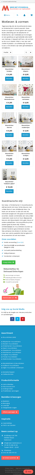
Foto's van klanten (9, 425)
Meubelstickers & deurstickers (13, 363)
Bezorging (6, 403)
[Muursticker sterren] (9, 118)
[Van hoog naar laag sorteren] (14, 52)
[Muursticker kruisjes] (9, 61)
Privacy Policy (9, 468)
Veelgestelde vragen (10, 407)
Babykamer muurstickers (12, 341)
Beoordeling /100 (17, 470)
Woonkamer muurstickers (12, 352)
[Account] (24, 15)
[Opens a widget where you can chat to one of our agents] (28, 472)
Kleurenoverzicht (9, 386)
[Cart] (31, 15)
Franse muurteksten (10, 357)
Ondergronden (8, 389)
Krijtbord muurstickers (11, 365)
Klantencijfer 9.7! (9, 298)
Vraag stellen (7, 262)
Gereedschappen (9, 372)
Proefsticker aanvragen (11, 391)
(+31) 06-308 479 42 (10, 452)
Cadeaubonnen (8, 374)
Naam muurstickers (10, 348)
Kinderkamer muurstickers (12, 346)
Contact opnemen (10, 458)
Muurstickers (7, 337)
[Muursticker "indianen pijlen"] (9, 174)
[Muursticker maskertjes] (25, 118)
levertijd (20, 242)
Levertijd (6, 405)
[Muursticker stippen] (25, 61)
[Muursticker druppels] (9, 146)
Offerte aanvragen (9, 412)
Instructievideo (8, 384)
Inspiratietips (7, 423)
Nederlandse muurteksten (12, 359)
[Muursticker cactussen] (25, 89)
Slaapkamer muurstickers (12, 350)
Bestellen (6, 401)
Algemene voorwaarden (23, 468)
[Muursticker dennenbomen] (9, 89)
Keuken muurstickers (10, 344)
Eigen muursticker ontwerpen (13, 367)
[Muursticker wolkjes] (25, 146)
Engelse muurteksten (10, 354)
